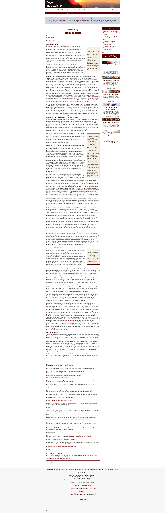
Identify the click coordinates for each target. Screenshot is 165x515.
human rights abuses (71, 320)
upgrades (62, 20)
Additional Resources (51, 462)
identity (88, 89)
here (94, 70)
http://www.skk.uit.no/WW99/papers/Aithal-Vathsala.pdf (79, 436)
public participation (73, 141)
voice (73, 112)
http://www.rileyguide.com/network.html (55, 372)
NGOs (91, 185)
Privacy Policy (82, 491)
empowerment (51, 252)
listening (84, 349)
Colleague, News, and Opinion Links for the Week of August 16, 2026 (110, 38)
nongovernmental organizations (75, 151)
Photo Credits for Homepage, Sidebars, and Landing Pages (82, 488)
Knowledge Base (97, 13)
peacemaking (95, 96)
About (53, 13)
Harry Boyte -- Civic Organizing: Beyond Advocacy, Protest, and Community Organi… (110, 43)
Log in (46, 510)
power (86, 291)
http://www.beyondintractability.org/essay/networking (59, 458)
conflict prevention (50, 171)
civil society (73, 124)
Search (116, 13)
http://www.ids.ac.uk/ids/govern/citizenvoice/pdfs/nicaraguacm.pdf (61, 397)
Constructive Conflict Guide (84, 13)
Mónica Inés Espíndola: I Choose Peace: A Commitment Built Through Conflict (111, 33)
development (64, 130)
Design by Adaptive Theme (116, 513)
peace (72, 185)
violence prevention (91, 207)
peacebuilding (66, 145)
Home (48, 13)
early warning (87, 188)
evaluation (89, 198)
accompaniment (75, 135)
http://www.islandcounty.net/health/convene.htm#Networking (60, 429)
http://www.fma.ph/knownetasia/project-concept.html (80, 391)
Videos (110, 13)
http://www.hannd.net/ (85, 196)
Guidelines (73, 482)
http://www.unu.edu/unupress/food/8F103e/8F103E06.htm (61, 381)
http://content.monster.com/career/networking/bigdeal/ (58, 377)
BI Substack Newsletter (111, 94)
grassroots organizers (69, 98)
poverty (78, 130)
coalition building (52, 104)
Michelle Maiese (50, 37)
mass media (72, 357)
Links (105, 13)
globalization (80, 284)
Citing (75, 485)
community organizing (58, 86)
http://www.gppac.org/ (70, 412)
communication (73, 303)
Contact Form (82, 499)
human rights (68, 185)
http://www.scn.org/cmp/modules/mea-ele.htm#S (57, 365)
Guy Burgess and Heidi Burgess (76, 494)
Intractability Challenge (63, 13)
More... (103, 52)
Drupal (85, 502)
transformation (66, 309)
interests (59, 105)
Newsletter (73, 13)
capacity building (61, 235)
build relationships (92, 86)
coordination (70, 150)
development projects (90, 311)
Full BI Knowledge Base (111, 122)
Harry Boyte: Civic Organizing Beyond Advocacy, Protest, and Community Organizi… (110, 48)
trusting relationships (70, 215)
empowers (51, 112)
